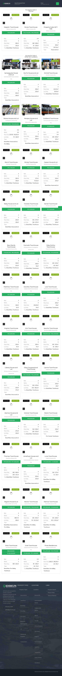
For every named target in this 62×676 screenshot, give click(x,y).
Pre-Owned (23, 616)
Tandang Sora (37, 652)
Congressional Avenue (38, 609)
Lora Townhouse (51, 287)
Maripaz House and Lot (31, 119)
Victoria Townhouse (31, 413)
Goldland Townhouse (50, 118)
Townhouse (23, 600)
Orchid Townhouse (51, 73)
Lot (21, 629)
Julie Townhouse (31, 545)
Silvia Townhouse (11, 545)
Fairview (36, 620)
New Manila (37, 631)
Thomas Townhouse (11, 456)
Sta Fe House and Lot (31, 73)
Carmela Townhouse (31, 245)
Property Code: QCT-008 (51, 28)
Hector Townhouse (31, 502)
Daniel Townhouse (50, 204)
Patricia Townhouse (51, 502)
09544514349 (17, 4)
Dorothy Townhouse (31, 287)
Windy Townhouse (31, 162)
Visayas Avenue (38, 657)
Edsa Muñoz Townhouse (50, 246)
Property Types (23, 589)
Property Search (52, 589)
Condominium (23, 641)
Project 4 (37, 636)
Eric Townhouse (31, 328)
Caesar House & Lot (51, 162)
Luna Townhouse (51, 456)
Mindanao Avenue (39, 626)
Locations (36, 589)
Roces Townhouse (30, 27)
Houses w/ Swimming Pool (23, 622)
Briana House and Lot (11, 118)
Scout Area (37, 647)
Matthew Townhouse (11, 287)
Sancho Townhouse (51, 328)
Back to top (55, 671)
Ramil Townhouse (11, 162)
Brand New (22, 605)
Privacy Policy (51, 592)
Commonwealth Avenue (38, 601)
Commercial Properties (23, 635)
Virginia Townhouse (11, 328)
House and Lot (23, 595)
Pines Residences (51, 545)
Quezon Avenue (38, 641)
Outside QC (37, 662)
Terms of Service (52, 595)
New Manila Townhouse (11, 246)
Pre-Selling (22, 611)
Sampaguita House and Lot (11, 74)
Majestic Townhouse (11, 27)
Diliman (36, 615)
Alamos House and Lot (11, 413)
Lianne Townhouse (51, 367)
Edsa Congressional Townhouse (31, 368)
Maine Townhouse (50, 413)
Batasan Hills (37, 595)
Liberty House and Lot (11, 368)
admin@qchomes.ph (45, 4)
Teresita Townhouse (31, 204)
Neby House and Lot (11, 204)
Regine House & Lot (11, 502)
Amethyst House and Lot (30, 457)
